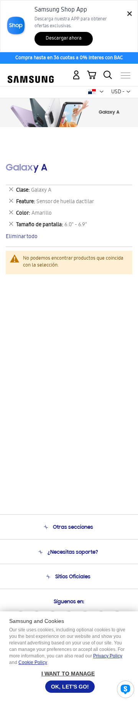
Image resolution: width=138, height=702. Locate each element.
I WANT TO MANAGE (68, 674)
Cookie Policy (32, 662)
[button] (102, 92)
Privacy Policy (107, 656)
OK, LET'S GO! (70, 687)
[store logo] (31, 72)
